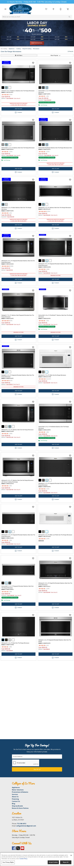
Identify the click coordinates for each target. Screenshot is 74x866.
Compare (19, 112)
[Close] (71, 855)
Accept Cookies (53, 862)
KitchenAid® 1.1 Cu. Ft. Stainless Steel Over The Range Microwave (18, 147)
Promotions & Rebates (20, 792)
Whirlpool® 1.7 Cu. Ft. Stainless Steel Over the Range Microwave (17, 429)
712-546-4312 (21, 824)
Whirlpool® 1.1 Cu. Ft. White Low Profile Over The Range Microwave (55, 535)
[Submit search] (69, 16)
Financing (15, 799)
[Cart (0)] (68, 9)
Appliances (12, 48)
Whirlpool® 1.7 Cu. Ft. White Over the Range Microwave (52, 375)
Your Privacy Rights (8, 862)
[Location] (53, 9)
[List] (46, 9)
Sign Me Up (37, 769)
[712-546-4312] (60, 9)
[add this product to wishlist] (33, 63)
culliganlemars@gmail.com (26, 826)
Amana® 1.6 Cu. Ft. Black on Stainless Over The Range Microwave (18, 90)
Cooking (18, 48)
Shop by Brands (17, 806)
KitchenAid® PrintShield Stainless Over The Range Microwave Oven (55, 147)
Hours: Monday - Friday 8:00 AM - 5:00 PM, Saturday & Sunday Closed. (38, 2)
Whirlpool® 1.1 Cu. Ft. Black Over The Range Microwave (15, 643)
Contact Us (16, 801)
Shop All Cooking (26, 48)
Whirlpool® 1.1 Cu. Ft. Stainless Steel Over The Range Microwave (55, 207)
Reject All (65, 862)
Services (15, 794)
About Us (15, 797)
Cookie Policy (23, 858)
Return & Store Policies (20, 808)
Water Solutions (18, 790)
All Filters (19, 55)
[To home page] (20, 9)
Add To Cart (18, 108)
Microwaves (36, 48)
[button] (5, 9)
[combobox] (55, 55)
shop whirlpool (36, 43)
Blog (13, 804)
